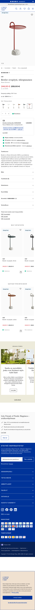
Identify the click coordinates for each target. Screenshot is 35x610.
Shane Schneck (5, 82)
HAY (2, 77)
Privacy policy (15, 592)
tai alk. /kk (6, 96)
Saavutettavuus (24, 550)
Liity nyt (20, 129)
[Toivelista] (24, 8)
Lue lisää (3, 432)
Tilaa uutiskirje (28, 459)
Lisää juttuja (17, 400)
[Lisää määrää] (8, 114)
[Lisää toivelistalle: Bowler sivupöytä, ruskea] (20, 289)
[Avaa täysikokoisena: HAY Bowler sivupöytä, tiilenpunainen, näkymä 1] (17, 39)
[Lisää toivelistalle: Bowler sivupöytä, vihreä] (20, 230)
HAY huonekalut (5, 214)
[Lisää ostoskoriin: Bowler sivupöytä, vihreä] (21, 272)
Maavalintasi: (4, 464)
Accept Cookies (18, 597)
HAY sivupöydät (5, 219)
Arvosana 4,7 (22, 1)
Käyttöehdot (23, 548)
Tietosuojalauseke (5, 550)
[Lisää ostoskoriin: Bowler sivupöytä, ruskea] (21, 331)
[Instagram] (2, 509)
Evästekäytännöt (16, 550)
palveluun (29, 146)
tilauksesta (25, 143)
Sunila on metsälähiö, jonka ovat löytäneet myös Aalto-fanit (13, 370)
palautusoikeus (21, 140)
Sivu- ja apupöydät (22, 68)
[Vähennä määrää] (2, 114)
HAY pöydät (4, 216)
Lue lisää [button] (5, 133)
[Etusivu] (1, 68)
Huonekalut (7, 68)
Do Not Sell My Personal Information (9, 548)
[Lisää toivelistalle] (32, 15)
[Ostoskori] (29, 8)
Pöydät (14, 68)
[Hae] (16, 8)
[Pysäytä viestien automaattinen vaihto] (33, 1)
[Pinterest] (11, 509)
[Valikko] (33, 8)
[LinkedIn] (15, 509)
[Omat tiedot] (20, 8)
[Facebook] (6, 509)
